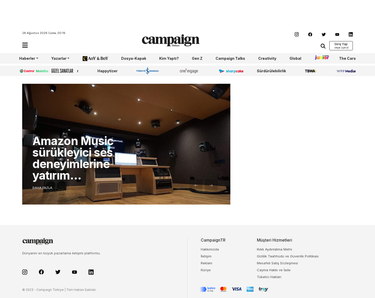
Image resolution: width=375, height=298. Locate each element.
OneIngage (190, 71)
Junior (320, 58)
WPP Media (345, 71)
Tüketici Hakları (269, 277)
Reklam (206, 263)
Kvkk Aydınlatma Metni (274, 249)
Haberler (27, 58)
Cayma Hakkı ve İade (274, 270)
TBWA (310, 71)
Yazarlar (59, 58)
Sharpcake (228, 71)
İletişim (206, 256)
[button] (25, 45)
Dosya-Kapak (133, 58)
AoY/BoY (90, 58)
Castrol (26, 71)
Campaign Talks (230, 58)
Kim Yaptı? (169, 58)
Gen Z (197, 58)
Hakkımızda (210, 249)
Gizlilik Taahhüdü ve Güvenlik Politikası (288, 256)
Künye (206, 270)
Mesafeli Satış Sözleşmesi (277, 263)
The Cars (347, 58)
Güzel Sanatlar (65, 71)
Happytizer (107, 71)
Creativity (267, 58)
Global (295, 58)
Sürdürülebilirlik (271, 71)
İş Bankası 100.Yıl (148, 71)
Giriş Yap (341, 44)
